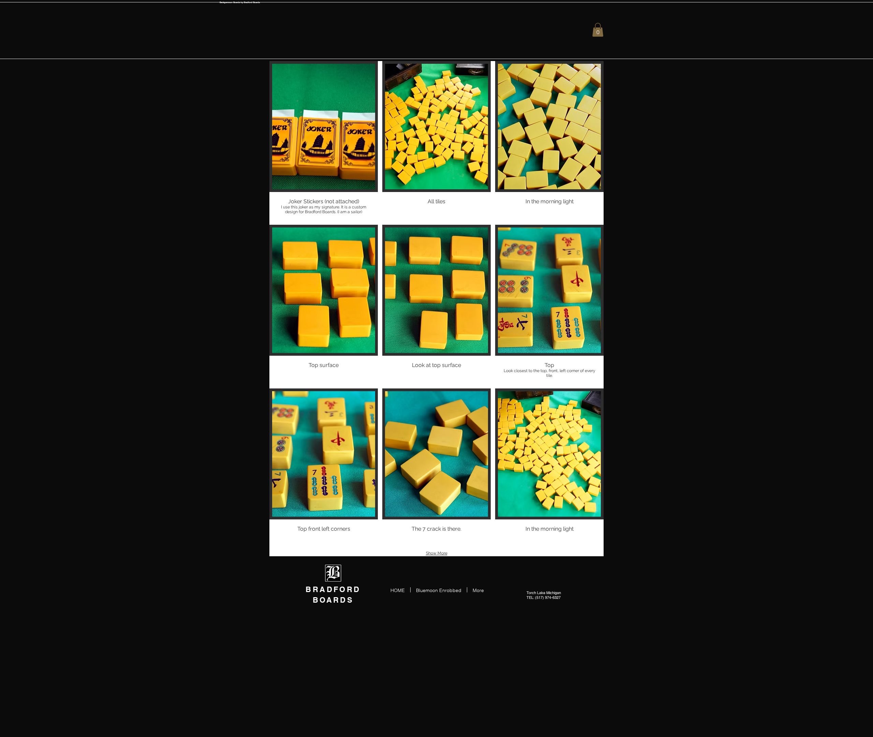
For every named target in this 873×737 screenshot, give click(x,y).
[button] (598, 30)
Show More (436, 553)
